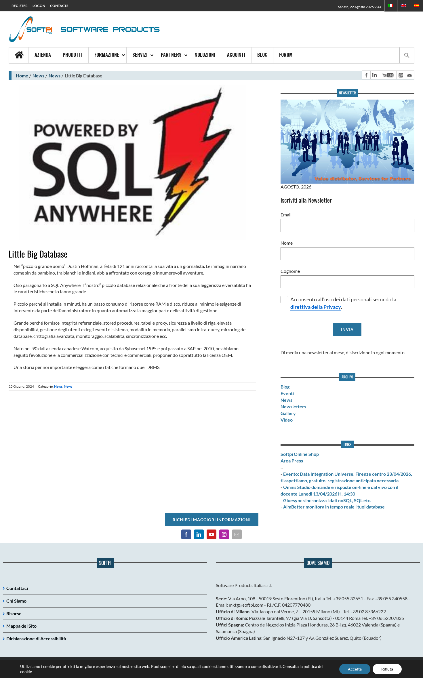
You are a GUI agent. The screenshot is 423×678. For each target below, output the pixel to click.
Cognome (290, 271)
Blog (285, 386)
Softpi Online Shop (300, 454)
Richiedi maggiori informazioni (212, 519)
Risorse (14, 613)
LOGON (39, 5)
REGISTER (20, 5)
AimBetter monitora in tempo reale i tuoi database (334, 506)
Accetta (355, 668)
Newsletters (293, 406)
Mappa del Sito (21, 626)
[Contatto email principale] (409, 75)
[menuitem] (403, 6)
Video (287, 419)
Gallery (288, 413)
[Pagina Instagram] (400, 75)
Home (22, 75)
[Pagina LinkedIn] (374, 75)
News (38, 75)
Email (286, 214)
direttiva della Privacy (315, 307)
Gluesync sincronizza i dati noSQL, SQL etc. (327, 500)
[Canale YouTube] (387, 75)
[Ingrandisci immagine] (132, 162)
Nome (287, 242)
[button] (406, 55)
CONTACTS (59, 5)
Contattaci (17, 588)
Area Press (292, 460)
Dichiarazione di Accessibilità (36, 638)
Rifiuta (387, 668)
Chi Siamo (16, 600)
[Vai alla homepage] (18, 55)
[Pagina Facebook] (366, 75)
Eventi (287, 393)
